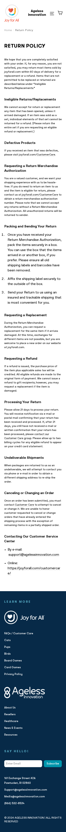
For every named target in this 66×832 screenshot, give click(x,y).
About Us (10, 707)
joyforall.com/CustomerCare (40, 194)
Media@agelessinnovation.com (24, 796)
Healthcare (11, 721)
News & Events (13, 727)
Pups (7, 647)
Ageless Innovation (37, 13)
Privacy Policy (13, 674)
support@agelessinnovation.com (33, 554)
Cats (7, 640)
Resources (10, 734)
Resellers (10, 714)
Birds (7, 653)
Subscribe (53, 763)
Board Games (13, 660)
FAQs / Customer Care (18, 633)
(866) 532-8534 (14, 803)
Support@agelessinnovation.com (25, 789)
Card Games (12, 667)
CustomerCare (46, 154)
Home (8, 30)
